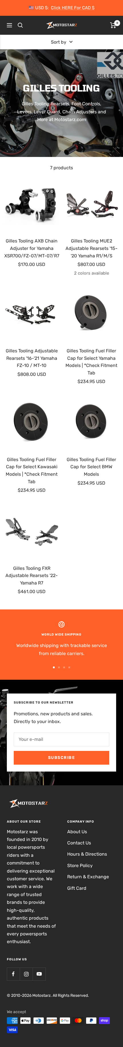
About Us (77, 831)
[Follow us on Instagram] (26, 974)
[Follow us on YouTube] (39, 974)
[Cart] (113, 25)
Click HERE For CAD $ (72, 7)
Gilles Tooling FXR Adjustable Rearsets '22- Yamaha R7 (31, 576)
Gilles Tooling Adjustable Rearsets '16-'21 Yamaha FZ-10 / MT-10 (32, 358)
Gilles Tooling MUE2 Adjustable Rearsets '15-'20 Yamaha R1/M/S (92, 248)
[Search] (20, 25)
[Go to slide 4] (69, 667)
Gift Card (76, 888)
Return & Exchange (88, 876)
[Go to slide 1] (54, 667)
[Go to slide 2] (59, 667)
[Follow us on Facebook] (13, 974)
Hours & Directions (87, 854)
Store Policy (80, 865)
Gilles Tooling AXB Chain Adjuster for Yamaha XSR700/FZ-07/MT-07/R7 (31, 248)
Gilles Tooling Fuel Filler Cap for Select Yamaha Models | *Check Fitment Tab (91, 362)
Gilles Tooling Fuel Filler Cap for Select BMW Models (91, 467)
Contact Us (79, 843)
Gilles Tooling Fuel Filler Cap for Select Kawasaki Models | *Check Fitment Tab (31, 470)
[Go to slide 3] (64, 667)
